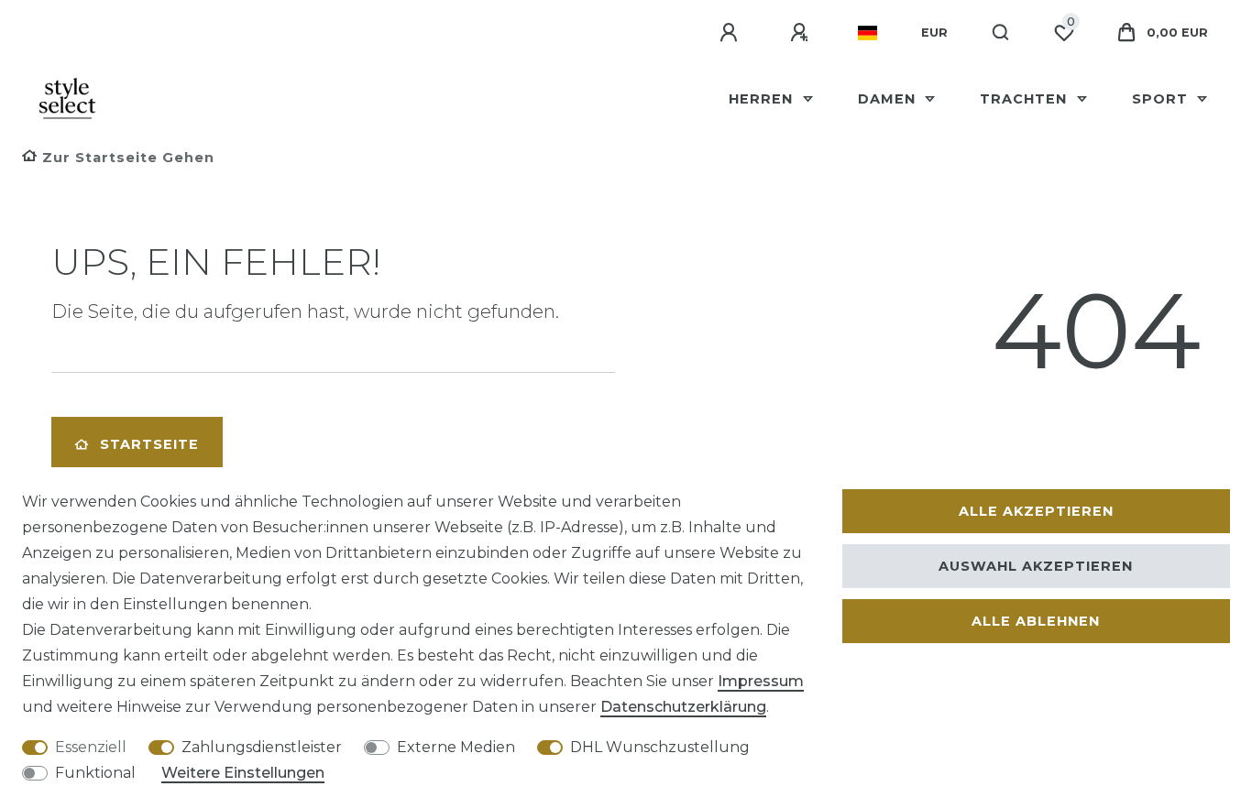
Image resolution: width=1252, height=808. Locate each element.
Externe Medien (456, 747)
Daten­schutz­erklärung (683, 706)
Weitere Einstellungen (242, 772)
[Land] (867, 33)
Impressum (761, 681)
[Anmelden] (731, 33)
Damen (889, 99)
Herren (763, 99)
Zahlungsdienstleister (261, 747)
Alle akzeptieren (1036, 511)
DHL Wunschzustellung (660, 747)
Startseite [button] (149, 444)
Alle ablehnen (1036, 621)
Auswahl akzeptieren (1036, 566)
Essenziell (90, 747)
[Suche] (1001, 33)
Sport (1162, 99)
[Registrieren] (802, 33)
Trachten (1025, 99)
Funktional (95, 772)
